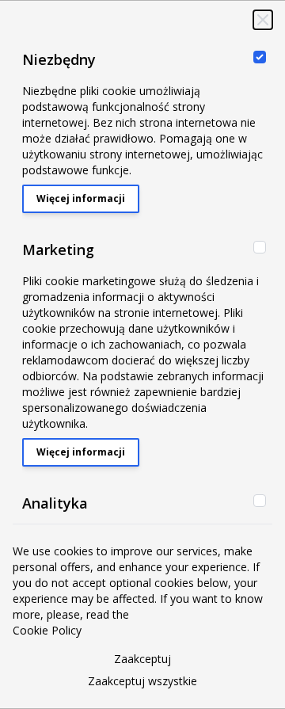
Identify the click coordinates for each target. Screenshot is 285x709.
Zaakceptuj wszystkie (142, 680)
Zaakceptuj (142, 658)
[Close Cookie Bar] (262, 19)
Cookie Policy (47, 630)
